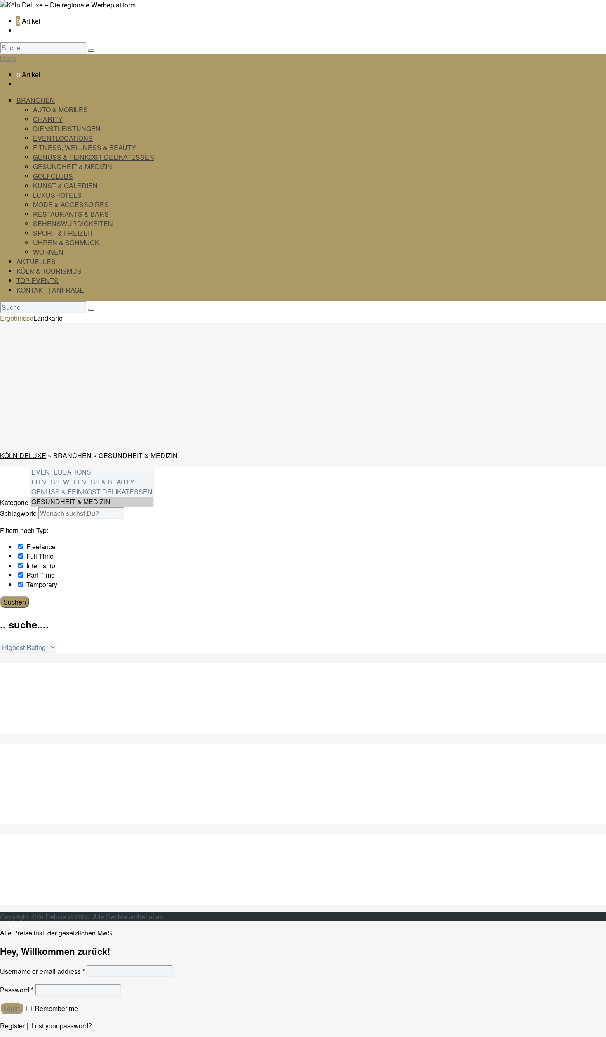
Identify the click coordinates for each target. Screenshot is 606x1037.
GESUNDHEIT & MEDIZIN (72, 166)
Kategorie (14, 502)
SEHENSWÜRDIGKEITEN (73, 223)
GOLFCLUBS (53, 176)
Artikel (28, 21)
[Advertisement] (303, 386)
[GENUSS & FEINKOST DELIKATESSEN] (92, 492)
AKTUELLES (36, 261)
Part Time (40, 575)
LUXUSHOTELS (57, 195)
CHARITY (48, 119)
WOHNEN (48, 252)
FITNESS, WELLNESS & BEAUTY (84, 147)
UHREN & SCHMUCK (66, 242)
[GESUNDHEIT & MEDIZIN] (92, 502)
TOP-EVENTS (37, 280)
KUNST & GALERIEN (65, 185)
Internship (40, 565)
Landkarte (48, 318)
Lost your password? (61, 1025)
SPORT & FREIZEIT (63, 233)
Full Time (39, 556)
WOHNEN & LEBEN (46, 900)
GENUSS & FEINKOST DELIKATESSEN (93, 157)
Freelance (40, 546)
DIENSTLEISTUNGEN (67, 128)
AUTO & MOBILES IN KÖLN (57, 691)
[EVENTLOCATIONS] (92, 472)
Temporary (41, 584)
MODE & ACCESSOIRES (71, 204)
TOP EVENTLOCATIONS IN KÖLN (67, 719)
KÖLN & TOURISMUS (49, 271)
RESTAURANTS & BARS (71, 214)
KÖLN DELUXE (23, 455)
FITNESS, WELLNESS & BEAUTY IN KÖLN (81, 729)
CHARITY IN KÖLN (45, 700)
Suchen (14, 602)
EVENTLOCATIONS (63, 138)
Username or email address (42, 971)
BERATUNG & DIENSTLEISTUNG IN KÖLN (81, 710)
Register (12, 1025)
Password (16, 989)
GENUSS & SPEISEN (49, 772)
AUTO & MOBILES (60, 109)
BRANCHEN (35, 100)
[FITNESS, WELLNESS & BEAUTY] (92, 482)
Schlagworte (18, 513)
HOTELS (30, 810)
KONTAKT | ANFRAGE (50, 290)
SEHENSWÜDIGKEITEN (54, 872)
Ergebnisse (16, 318)
